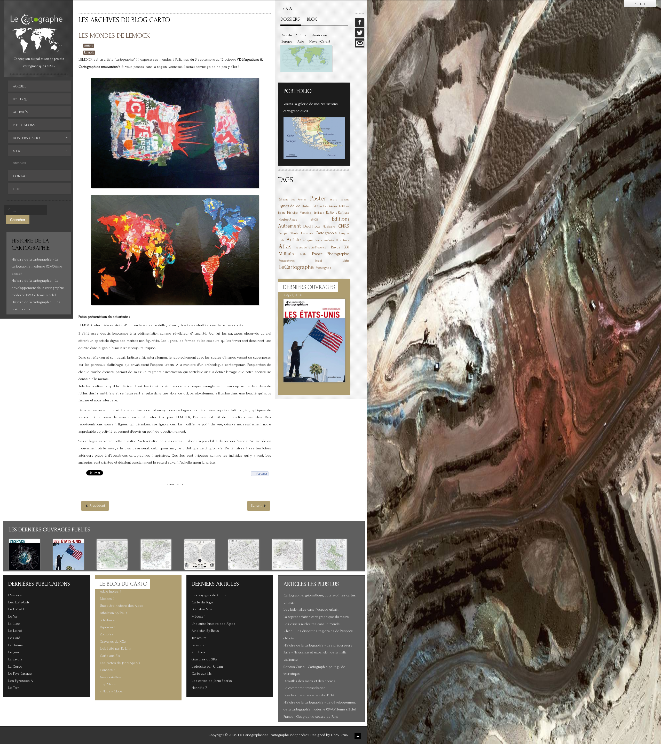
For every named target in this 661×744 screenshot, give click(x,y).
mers (333, 199)
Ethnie (294, 233)
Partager (261, 473)
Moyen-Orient (319, 41)
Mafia (345, 260)
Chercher (17, 219)
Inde (282, 240)
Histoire (292, 212)
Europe (286, 41)
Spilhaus (319, 212)
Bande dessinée (324, 240)
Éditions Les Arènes (325, 206)
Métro (303, 254)
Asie (300, 41)
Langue (344, 233)
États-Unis (307, 233)
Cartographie (326, 233)
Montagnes (323, 268)
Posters (306, 206)
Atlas (285, 246)
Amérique (319, 35)
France (317, 254)
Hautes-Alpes (288, 219)
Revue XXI (340, 247)
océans (345, 199)
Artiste (88, 45)
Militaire (287, 253)
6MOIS (314, 219)
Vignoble (305, 212)
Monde (287, 35)
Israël (318, 260)
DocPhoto (311, 226)
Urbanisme (342, 240)
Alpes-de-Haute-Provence (311, 247)
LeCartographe (296, 267)
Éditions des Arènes (292, 199)
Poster (318, 198)
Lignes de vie (289, 206)
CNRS (343, 226)
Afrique (300, 35)
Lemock (89, 52)
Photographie (338, 254)
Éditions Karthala (337, 212)
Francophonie (287, 260)
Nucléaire (329, 226)
